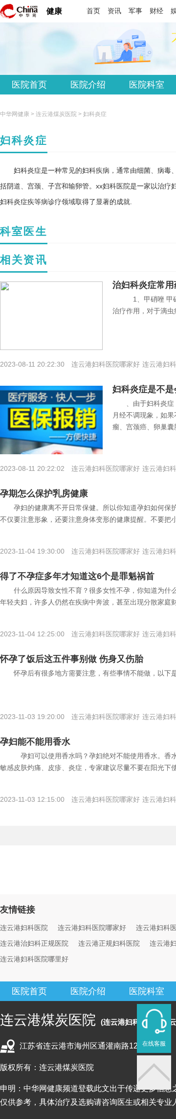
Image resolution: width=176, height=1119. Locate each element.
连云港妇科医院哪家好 (92, 928)
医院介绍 (88, 85)
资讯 (114, 11)
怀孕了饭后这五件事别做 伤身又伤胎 (71, 659)
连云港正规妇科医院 (109, 943)
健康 (54, 11)
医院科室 (146, 85)
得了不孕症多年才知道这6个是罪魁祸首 (77, 576)
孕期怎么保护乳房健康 (44, 493)
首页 (93, 11)
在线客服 (154, 1043)
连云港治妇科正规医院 (34, 943)
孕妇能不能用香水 (35, 741)
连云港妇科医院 (24, 928)
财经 (156, 11)
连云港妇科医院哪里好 (34, 959)
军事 (135, 11)
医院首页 (29, 85)
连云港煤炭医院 (56, 114)
